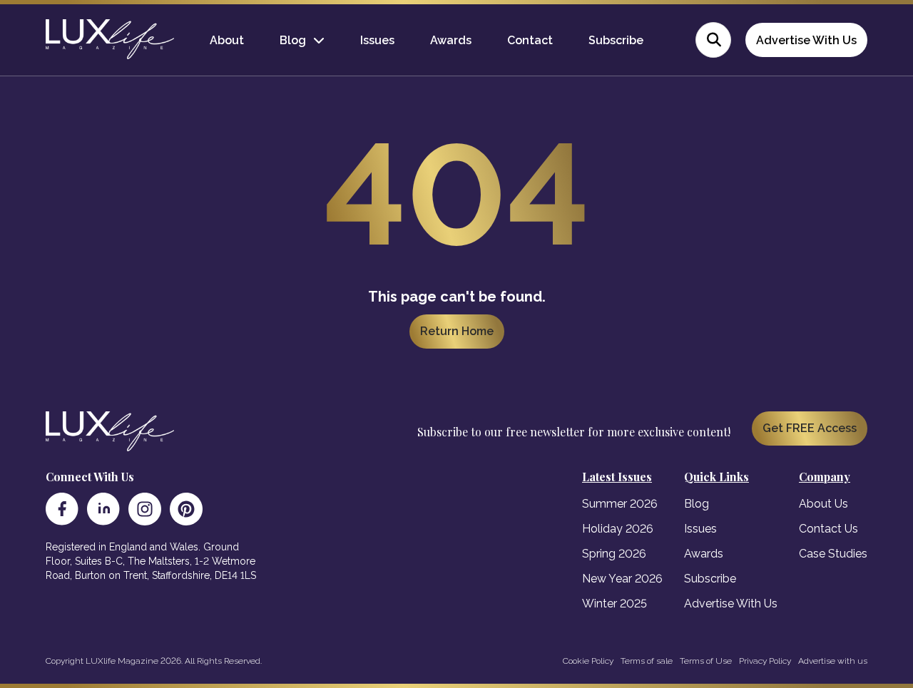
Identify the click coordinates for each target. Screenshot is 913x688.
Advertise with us (832, 661)
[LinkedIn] (103, 509)
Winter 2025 (614, 603)
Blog (293, 40)
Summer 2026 (620, 503)
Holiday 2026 (617, 528)
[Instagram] (144, 509)
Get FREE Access (809, 428)
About (227, 40)
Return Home (457, 331)
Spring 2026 (614, 553)
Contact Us (828, 528)
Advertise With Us (806, 40)
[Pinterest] (186, 509)
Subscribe (615, 40)
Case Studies (833, 553)
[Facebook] (62, 509)
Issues (377, 40)
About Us (823, 503)
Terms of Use (706, 661)
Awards (450, 40)
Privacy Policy (765, 661)
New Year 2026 (622, 578)
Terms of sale (647, 661)
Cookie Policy (588, 661)
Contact (530, 40)
